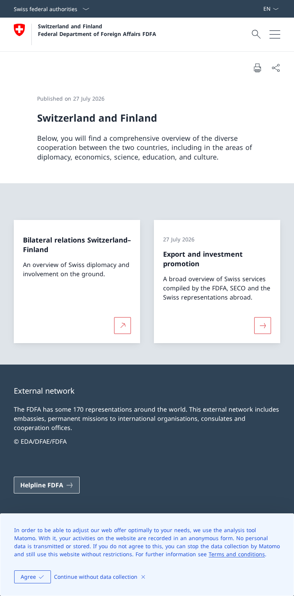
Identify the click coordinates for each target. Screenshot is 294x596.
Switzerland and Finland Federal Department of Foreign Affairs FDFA (97, 30)
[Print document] (257, 67)
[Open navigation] (274, 34)
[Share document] (275, 67)
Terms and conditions (237, 554)
